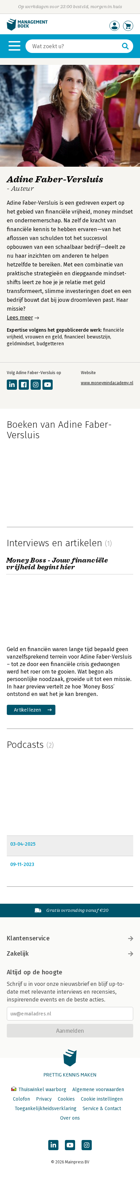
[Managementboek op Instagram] (87, 1145)
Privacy (44, 1099)
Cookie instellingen (102, 1099)
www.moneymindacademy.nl (107, 383)
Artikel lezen (27, 710)
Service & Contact (102, 1108)
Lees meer (20, 317)
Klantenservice (28, 938)
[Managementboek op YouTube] (70, 1145)
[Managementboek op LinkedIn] (53, 1145)
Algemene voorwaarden (98, 1089)
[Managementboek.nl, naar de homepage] (27, 29)
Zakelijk (18, 953)
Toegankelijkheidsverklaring (45, 1108)
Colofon (21, 1099)
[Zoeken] (125, 46)
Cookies (66, 1099)
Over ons (70, 1118)
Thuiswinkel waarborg (42, 1089)
